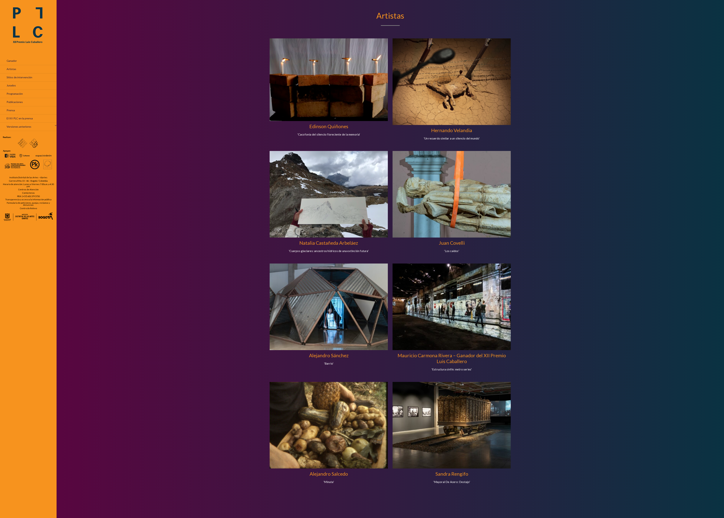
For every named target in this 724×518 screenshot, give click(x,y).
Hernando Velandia (451, 130)
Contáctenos (28, 193)
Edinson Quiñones (328, 126)
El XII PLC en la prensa (20, 118)
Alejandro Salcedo (329, 474)
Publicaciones (15, 102)
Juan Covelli (452, 243)
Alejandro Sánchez (329, 355)
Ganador (12, 60)
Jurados (11, 85)
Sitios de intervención (19, 77)
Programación (15, 93)
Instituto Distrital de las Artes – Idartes (28, 177)
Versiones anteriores (19, 126)
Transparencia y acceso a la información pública (28, 199)
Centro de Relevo (28, 208)
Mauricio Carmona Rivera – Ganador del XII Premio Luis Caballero (452, 358)
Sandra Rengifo (451, 474)
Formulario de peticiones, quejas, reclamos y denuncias (28, 204)
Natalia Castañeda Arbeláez (328, 243)
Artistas (11, 69)
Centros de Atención (28, 189)
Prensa (11, 110)
